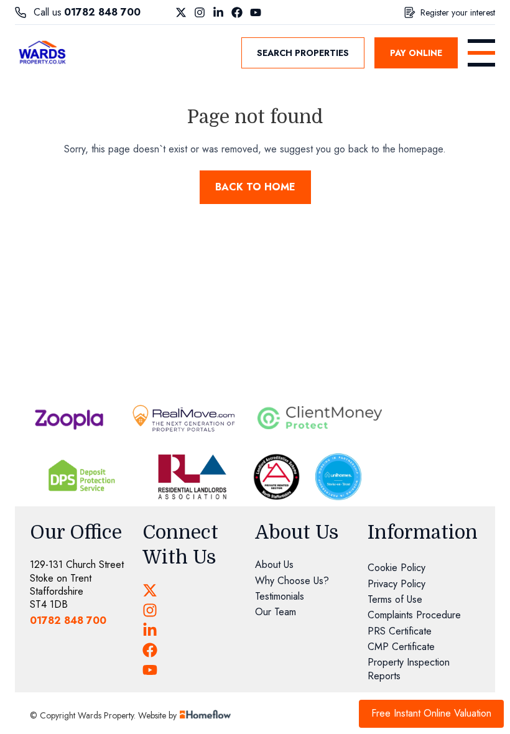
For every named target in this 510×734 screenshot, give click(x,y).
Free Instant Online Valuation (431, 713)
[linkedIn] (149, 630)
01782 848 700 (102, 12)
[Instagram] (199, 12)
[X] (181, 12)
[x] (149, 590)
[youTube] (149, 669)
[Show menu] (481, 53)
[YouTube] (255, 12)
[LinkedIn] (218, 12)
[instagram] (149, 610)
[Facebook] (237, 12)
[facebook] (149, 650)
